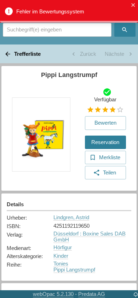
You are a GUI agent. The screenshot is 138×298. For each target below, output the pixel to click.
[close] (133, 5)
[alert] (69, 11)
